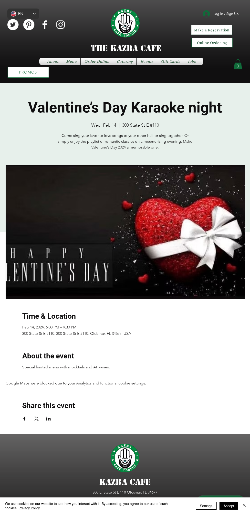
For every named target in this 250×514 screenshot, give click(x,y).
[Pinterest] (28, 24)
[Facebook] (44, 24)
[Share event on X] (36, 419)
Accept (229, 505)
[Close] (244, 505)
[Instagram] (60, 24)
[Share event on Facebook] (24, 419)
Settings (206, 505)
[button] (238, 64)
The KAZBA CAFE (126, 48)
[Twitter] (13, 24)
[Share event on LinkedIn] (48, 419)
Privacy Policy (29, 507)
